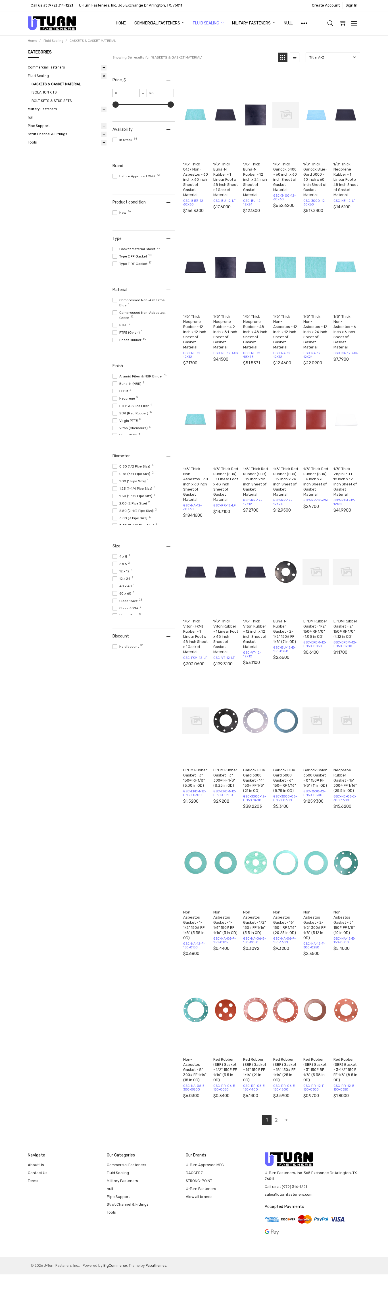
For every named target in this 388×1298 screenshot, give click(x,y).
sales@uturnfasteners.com (288, 1194)
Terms (33, 1181)
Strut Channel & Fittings (47, 134)
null (288, 23)
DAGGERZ (194, 1173)
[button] (282, 57)
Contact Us (37, 1173)
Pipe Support (39, 126)
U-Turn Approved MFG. (205, 1165)
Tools (32, 142)
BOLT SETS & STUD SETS (52, 101)
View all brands (199, 1197)
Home (121, 23)
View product (256, 151)
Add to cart (196, 151)
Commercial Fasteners (157, 23)
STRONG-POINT (199, 1181)
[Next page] (286, 1120)
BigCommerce (115, 1266)
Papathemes (156, 1266)
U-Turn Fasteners (201, 1189)
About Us (36, 1165)
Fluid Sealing (206, 23)
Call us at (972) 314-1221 (52, 5)
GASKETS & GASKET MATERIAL (56, 84)
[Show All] (304, 23)
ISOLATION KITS (44, 92)
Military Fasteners (251, 23)
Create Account (326, 5)
